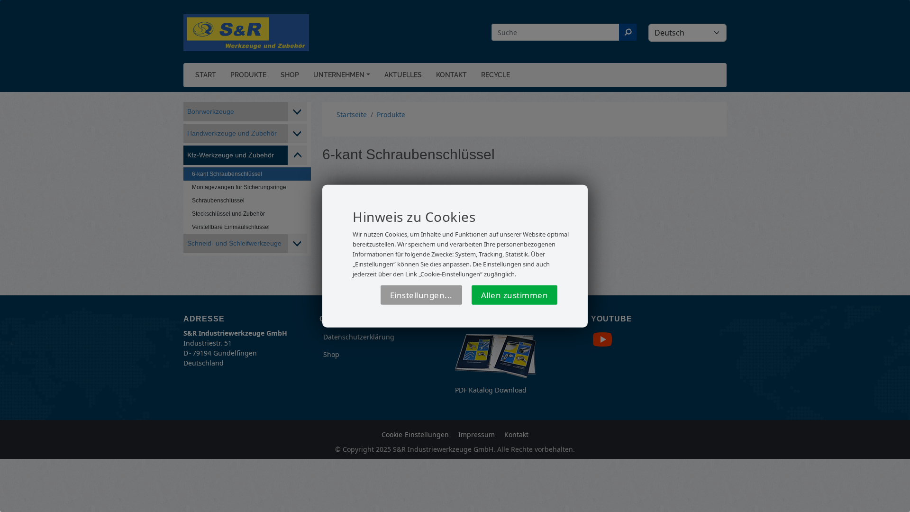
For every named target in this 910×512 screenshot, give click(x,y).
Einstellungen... (421, 295)
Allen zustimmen (514, 295)
